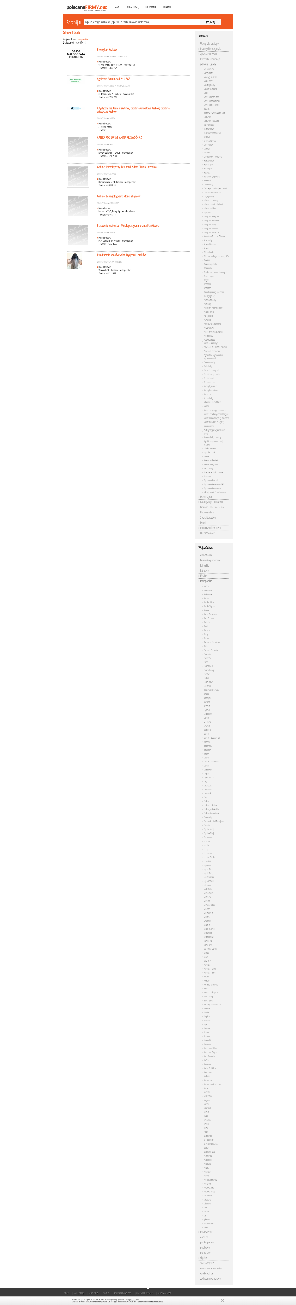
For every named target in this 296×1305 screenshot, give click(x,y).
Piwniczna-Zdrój (210, 972)
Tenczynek (207, 1108)
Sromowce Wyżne (210, 1052)
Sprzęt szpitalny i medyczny (214, 422)
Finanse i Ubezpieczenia (212, 507)
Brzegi (206, 634)
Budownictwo (207, 512)
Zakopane (207, 1199)
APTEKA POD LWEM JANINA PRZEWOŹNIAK (119, 138)
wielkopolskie (206, 1273)
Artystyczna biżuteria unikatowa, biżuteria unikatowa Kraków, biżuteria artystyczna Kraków (133, 109)
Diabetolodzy (209, 128)
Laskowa (207, 841)
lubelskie (204, 565)
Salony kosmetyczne (211, 390)
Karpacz (206, 773)
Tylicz (206, 1131)
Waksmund (208, 1159)
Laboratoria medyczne (212, 192)
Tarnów (206, 1104)
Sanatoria (207, 394)
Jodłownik (208, 745)
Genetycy (207, 148)
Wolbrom (207, 1183)
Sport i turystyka (208, 517)
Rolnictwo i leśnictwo (210, 528)
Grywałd (207, 725)
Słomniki (207, 1040)
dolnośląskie (206, 555)
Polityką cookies (132, 1299)
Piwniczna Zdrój (210, 968)
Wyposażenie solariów (212, 488)
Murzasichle (208, 913)
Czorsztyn (207, 686)
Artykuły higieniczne (211, 97)
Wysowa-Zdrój (209, 1191)
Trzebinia (207, 1120)
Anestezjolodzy (209, 85)
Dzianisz (207, 706)
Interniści (112, 174)
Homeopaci (208, 168)
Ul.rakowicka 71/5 (211, 1143)
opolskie (204, 1237)
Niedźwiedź (208, 932)
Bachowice (208, 594)
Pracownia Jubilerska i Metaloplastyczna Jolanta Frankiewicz (128, 226)
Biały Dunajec (209, 618)
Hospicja (207, 172)
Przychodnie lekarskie (212, 351)
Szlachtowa (208, 1096)
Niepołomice (208, 936)
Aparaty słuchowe (210, 89)
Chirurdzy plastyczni (211, 120)
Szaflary (206, 1076)
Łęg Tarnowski (209, 881)
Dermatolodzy (209, 124)
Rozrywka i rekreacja (210, 59)
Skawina (207, 1036)
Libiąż (206, 849)
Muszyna (207, 916)
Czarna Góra (208, 666)
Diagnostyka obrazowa (212, 132)
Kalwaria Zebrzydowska (212, 761)
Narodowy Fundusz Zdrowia (214, 236)
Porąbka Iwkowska (211, 984)
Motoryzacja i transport (211, 502)
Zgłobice (207, 1219)
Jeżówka (207, 741)
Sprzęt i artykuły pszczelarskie (215, 410)
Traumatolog (208, 468)
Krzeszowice (208, 837)
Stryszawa (207, 1064)
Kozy (205, 797)
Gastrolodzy (208, 144)
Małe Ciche (208, 889)
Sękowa (207, 1028)
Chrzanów (207, 658)
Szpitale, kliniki (209, 452)
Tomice (206, 1112)
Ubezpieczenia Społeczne (213, 472)
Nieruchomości (207, 533)
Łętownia (207, 885)
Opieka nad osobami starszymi (215, 272)
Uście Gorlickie (209, 1151)
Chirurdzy (207, 116)
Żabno (206, 1227)
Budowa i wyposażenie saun (214, 112)
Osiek (206, 956)
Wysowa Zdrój (209, 1187)
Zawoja (206, 1211)
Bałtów (206, 598)
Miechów (207, 897)
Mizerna (207, 901)
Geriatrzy (207, 152)
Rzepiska (207, 1016)
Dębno (206, 694)
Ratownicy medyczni (211, 370)
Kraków (206, 801)
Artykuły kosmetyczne (212, 101)
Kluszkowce (208, 789)
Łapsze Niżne (208, 869)
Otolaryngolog (209, 296)
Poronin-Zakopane (211, 992)
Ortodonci (207, 284)
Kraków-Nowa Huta (211, 813)
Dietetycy (207, 136)
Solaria (206, 406)
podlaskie (205, 1247)
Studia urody (209, 426)
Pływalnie (207, 319)
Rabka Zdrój (208, 996)
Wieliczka (207, 1163)
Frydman (207, 710)
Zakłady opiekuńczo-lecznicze (215, 492)
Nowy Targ (208, 944)
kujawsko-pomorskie (210, 560)
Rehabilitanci (209, 378)
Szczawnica (208, 1080)
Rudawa (207, 1008)
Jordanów (207, 749)
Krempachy (208, 817)
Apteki (111, 144)
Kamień (206, 765)
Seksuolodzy (208, 398)
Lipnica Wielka (209, 857)
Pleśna (206, 976)
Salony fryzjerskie (115, 262)
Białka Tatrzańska (210, 614)
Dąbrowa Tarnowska (211, 690)
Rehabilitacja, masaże (212, 374)
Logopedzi (208, 212)
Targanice (207, 1100)
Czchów (206, 674)
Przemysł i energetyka (210, 49)
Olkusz (206, 952)
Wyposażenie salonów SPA (214, 484)
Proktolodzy (208, 335)
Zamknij (222, 1300)
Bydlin (206, 646)
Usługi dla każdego (209, 43)
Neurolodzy (208, 248)
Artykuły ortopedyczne (212, 104)
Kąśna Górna (208, 777)
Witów (206, 1175)
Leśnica (206, 845)
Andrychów (208, 590)
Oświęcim (207, 960)
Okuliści (207, 260)
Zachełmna (208, 1195)
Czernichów (208, 682)
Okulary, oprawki (210, 264)
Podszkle (207, 980)
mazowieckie (206, 1232)
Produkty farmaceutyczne (213, 331)
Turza (206, 1128)
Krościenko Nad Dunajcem (214, 821)
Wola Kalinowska (210, 1179)
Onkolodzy (208, 268)
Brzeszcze (207, 638)
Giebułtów (208, 713)
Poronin (207, 988)
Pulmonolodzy (209, 362)
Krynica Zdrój (209, 829)
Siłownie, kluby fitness (212, 402)
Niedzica (207, 925)
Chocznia (207, 654)
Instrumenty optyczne (212, 176)
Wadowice (208, 1155)
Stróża (206, 1060)
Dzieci (203, 523)
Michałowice (208, 893)
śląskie (203, 1258)
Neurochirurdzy (209, 244)
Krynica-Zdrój (209, 833)
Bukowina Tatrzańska (212, 642)
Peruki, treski (209, 312)
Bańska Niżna (209, 602)
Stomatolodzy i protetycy (118, 56)
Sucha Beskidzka (210, 1068)
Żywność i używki (208, 54)
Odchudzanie (209, 252)
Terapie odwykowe (211, 464)
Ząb (205, 1215)
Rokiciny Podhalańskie (212, 1004)
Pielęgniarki (208, 316)
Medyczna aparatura (211, 232)
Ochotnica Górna (210, 948)
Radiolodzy (208, 366)
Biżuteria (112, 118)
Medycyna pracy (210, 224)
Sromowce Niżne (210, 1048)
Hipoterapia (208, 164)
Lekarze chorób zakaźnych (213, 204)
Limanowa (208, 853)
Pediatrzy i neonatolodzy (213, 307)
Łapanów (207, 865)
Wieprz (206, 1167)
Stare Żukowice (209, 1056)
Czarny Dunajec (209, 670)
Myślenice (207, 920)
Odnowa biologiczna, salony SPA (216, 256)
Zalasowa (207, 1203)
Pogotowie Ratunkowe (212, 323)
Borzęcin (207, 630)
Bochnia (207, 622)
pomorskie (205, 1253)
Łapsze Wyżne (209, 877)
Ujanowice (208, 1135)
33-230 (206, 586)
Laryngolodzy (114, 203)
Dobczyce (207, 698)
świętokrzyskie (207, 1263)
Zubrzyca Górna (209, 1223)
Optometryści (209, 276)
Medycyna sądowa (211, 228)
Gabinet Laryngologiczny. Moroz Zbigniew (118, 196)
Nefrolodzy (208, 240)
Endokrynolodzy (210, 140)
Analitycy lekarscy (210, 77)
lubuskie (204, 571)
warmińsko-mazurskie (211, 1268)
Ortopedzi (207, 288)
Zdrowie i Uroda (71, 33)
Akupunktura (209, 69)
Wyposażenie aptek (211, 480)
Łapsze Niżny (208, 873)
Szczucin (207, 1088)
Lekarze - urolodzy (211, 200)
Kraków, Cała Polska (211, 809)
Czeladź (206, 678)
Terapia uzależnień (211, 460)
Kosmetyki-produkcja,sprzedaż (119, 86)
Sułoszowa (208, 1072)
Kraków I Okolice (210, 805)
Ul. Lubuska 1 (209, 1140)
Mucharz (207, 909)
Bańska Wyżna (209, 606)
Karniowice (208, 769)
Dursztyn (207, 701)
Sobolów (207, 1044)
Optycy (206, 280)
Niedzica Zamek (209, 928)
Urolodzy (207, 476)
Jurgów (206, 753)
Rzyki (205, 1024)
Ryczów (206, 1012)
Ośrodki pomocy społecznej (214, 292)
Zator (205, 1207)
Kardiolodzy (208, 184)
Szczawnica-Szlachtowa (212, 1084)
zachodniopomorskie (210, 1278)
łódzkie (203, 576)
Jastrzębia (207, 729)
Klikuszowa (208, 785)
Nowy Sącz (208, 940)
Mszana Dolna (209, 905)
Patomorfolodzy (210, 300)
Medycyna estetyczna (211, 216)
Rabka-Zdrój (208, 1000)
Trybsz (206, 1116)
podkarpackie (207, 1242)
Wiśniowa (207, 1171)
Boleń (206, 626)
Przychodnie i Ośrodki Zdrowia (215, 347)
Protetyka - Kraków (107, 49)
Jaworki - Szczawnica (212, 737)
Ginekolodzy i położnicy (213, 156)
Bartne (206, 610)
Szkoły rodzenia (210, 448)
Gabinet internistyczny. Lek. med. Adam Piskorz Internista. (127, 167)
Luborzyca (207, 861)
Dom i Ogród (206, 497)
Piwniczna (207, 964)
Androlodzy (208, 81)
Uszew (206, 1147)
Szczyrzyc (207, 1092)
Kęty (205, 781)
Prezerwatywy (209, 327)
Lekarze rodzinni (210, 208)
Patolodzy (207, 304)
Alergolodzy (208, 73)
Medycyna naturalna (211, 220)
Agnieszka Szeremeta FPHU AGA (113, 79)
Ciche (206, 662)
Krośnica (207, 825)
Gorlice (206, 717)
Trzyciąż (206, 1124)
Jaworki (206, 733)
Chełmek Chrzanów (211, 650)
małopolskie (82, 39)
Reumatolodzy (209, 382)
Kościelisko (208, 793)
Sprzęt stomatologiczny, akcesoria (216, 418)
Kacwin (206, 757)
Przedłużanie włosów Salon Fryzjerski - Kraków (121, 255)
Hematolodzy (209, 160)
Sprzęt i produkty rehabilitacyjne (216, 414)
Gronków (207, 721)
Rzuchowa (207, 1020)
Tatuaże (206, 456)
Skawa (206, 1032)
